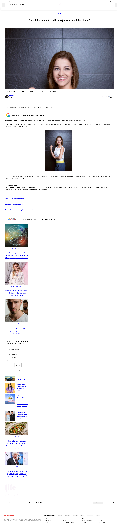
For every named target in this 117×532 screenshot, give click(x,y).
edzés (17, 467)
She (18, 1)
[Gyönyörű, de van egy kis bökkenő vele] (10, 378)
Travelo (27, 1)
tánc (22, 91)
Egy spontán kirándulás (14, 349)
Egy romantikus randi (13, 354)
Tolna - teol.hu (101, 518)
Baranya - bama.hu (47, 520)
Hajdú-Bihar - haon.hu (66, 524)
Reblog (45, 1)
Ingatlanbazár (33, 1)
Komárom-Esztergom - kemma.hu (86, 520)
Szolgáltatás (90, 515)
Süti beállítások (98, 503)
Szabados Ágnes (59, 13)
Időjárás (22, 4)
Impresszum (79, 502)
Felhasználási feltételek (59, 502)
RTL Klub (41, 91)
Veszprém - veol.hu (102, 522)
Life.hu (11, 95)
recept (16, 436)
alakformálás (53, 91)
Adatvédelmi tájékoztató (35, 502)
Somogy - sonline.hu (84, 524)
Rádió (97, 515)
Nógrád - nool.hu (83, 522)
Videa (22, 1)
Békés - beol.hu (46, 522)
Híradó (31, 91)
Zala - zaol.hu (101, 524)
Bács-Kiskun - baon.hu (48, 518)
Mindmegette (9, 1)
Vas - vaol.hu (101, 520)
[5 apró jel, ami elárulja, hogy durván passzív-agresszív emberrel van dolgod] (16, 310)
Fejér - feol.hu (65, 520)
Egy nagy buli (12, 351)
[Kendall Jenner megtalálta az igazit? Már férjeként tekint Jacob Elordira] (10, 416)
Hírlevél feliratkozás (13, 502)
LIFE (42, 219)
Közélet (60, 515)
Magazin (75, 515)
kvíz (65, 8)
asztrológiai (16, 248)
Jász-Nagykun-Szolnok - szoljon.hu (86, 518)
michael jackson (16, 286)
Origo (3, 1)
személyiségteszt (75, 8)
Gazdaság (67, 515)
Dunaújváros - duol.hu (66, 518)
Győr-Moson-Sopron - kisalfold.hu (68, 522)
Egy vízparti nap (12, 357)
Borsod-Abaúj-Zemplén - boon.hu (49, 524)
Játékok (50, 1)
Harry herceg (56, 8)
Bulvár (82, 515)
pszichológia (16, 324)
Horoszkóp (13, 4)
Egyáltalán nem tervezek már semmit (16, 360)
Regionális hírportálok (50, 515)
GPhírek (39, 1)
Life (14, 1)
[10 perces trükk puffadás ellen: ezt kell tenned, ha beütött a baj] (10, 388)
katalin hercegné (43, 8)
